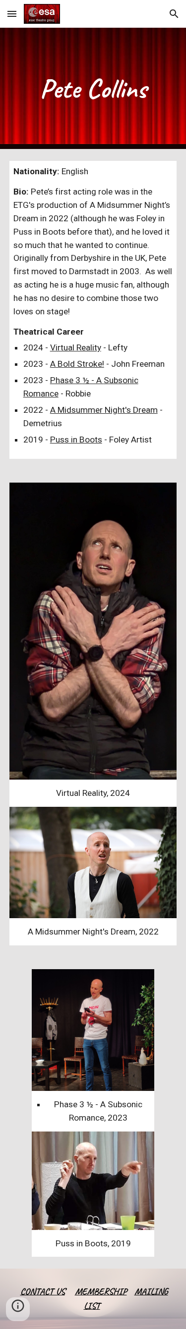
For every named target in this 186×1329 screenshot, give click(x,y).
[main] (93, 88)
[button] (12, 13)
